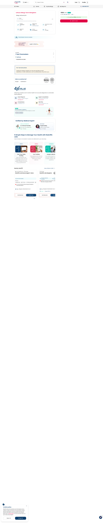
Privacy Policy (11, 513)
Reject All (9, 518)
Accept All (20, 518)
